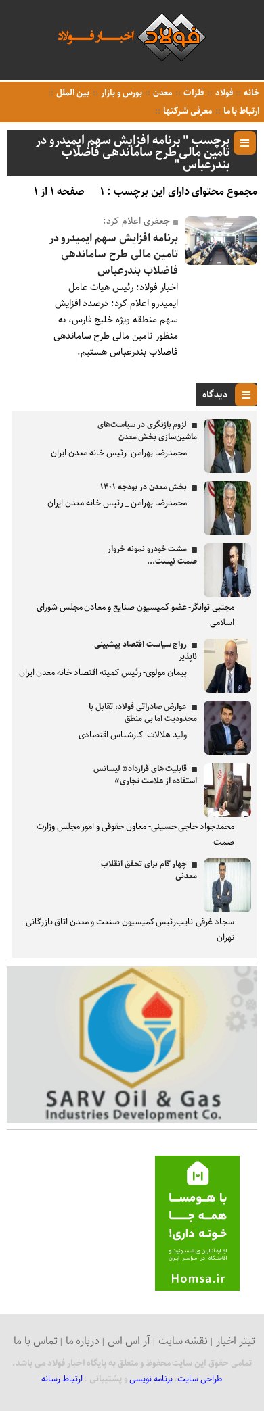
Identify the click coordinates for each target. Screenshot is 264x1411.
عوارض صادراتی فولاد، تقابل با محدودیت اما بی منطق (143, 712)
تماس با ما (36, 1341)
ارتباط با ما (240, 111)
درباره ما (83, 1341)
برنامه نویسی (151, 1379)
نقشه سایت (183, 1341)
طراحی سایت (200, 1379)
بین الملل (72, 93)
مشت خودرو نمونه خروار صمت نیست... (152, 555)
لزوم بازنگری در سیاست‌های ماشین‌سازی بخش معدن (147, 431)
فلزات (192, 93)
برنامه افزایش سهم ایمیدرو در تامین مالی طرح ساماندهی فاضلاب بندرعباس (113, 254)
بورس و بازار (120, 93)
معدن (161, 93)
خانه (251, 93)
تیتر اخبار (235, 1341)
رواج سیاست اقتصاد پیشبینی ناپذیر (145, 650)
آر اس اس (129, 1341)
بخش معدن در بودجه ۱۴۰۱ (143, 487)
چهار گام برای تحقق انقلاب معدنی (149, 870)
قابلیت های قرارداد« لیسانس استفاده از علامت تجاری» (145, 775)
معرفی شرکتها (186, 111)
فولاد (223, 93)
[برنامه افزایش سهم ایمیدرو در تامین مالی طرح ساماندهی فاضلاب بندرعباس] (221, 262)
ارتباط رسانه (62, 1379)
